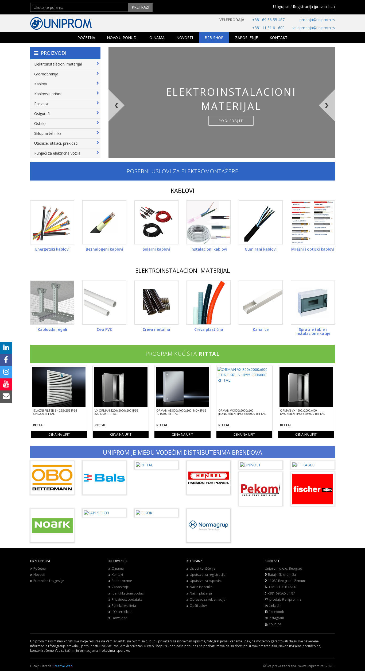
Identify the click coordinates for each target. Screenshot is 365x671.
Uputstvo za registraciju (208, 574)
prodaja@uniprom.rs (317, 19)
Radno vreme (122, 580)
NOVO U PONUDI (122, 37)
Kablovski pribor (48, 93)
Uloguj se (281, 6)
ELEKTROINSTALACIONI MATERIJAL (182, 270)
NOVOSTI (184, 37)
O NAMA (157, 37)
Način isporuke (201, 587)
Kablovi (40, 83)
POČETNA (86, 37)
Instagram (276, 618)
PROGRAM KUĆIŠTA (183, 353)
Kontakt (117, 574)
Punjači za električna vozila (57, 153)
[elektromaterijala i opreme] (78, 23)
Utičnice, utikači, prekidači (56, 143)
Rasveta (41, 103)
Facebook (276, 611)
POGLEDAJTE (231, 120)
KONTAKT (279, 37)
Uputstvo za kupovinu (206, 580)
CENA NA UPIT (59, 434)
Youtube (275, 624)
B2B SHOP (214, 37)
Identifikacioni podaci (128, 593)
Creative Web (62, 666)
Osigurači (42, 113)
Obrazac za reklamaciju (207, 599)
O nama (118, 568)
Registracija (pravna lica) (314, 6)
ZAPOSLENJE (246, 37)
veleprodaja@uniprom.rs (314, 27)
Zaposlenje (120, 587)
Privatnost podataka (127, 599)
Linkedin (275, 605)
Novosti (39, 574)
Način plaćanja (201, 593)
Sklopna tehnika (47, 133)
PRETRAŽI (140, 7)
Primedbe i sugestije (48, 580)
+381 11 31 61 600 (268, 27)
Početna (39, 568)
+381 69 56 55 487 (268, 19)
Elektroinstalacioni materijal (58, 64)
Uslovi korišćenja (202, 568)
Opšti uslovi (199, 605)
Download (119, 618)
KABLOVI (182, 190)
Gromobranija (46, 73)
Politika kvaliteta (124, 605)
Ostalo (40, 123)
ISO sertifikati (121, 611)
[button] (133, 123)
